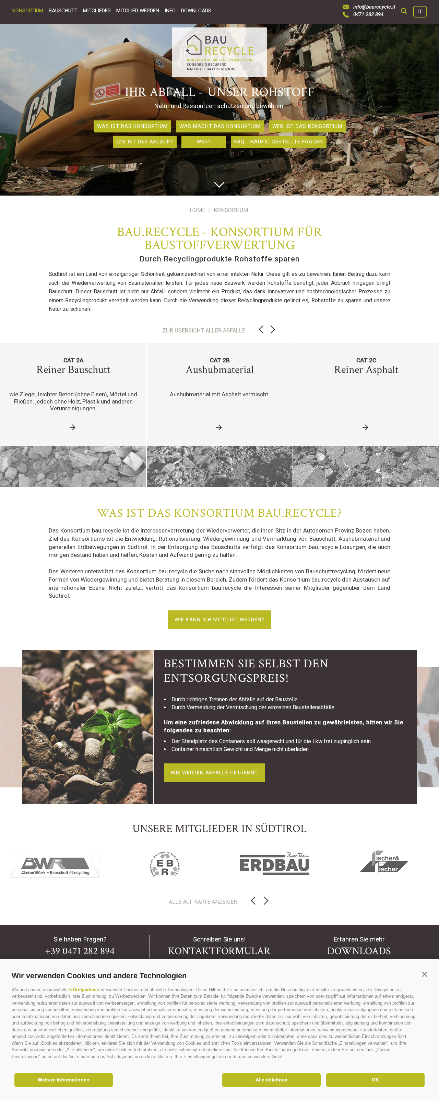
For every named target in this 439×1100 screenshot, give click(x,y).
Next (273, 330)
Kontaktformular (219, 951)
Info (170, 11)
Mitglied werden (137, 11)
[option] (219, 110)
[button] (424, 974)
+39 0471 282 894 (80, 951)
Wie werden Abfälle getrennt (214, 773)
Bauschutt (63, 11)
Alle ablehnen (272, 1080)
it (420, 11)
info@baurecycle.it (374, 7)
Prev (261, 330)
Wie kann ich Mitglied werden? (219, 620)
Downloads (196, 11)
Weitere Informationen (64, 1080)
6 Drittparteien (84, 989)
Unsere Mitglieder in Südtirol (219, 829)
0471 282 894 (368, 14)
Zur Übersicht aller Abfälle (203, 330)
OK (375, 1080)
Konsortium (27, 11)
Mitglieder (97, 11)
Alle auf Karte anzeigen (203, 902)
